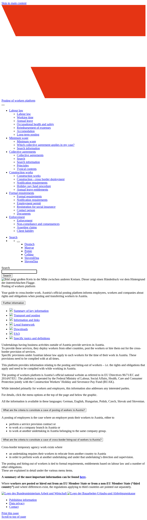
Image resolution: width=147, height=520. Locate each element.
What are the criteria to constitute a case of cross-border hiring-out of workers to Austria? (52, 439)
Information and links (27, 320)
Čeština (28, 254)
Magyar (29, 247)
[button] (16, 110)
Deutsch (29, 244)
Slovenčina (31, 261)
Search (6, 267)
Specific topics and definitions (32, 338)
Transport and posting (27, 315)
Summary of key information (31, 310)
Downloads (21, 329)
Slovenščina (31, 258)
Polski (28, 251)
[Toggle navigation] (3, 105)
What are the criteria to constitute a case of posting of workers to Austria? (44, 410)
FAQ (17, 333)
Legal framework (24, 324)
